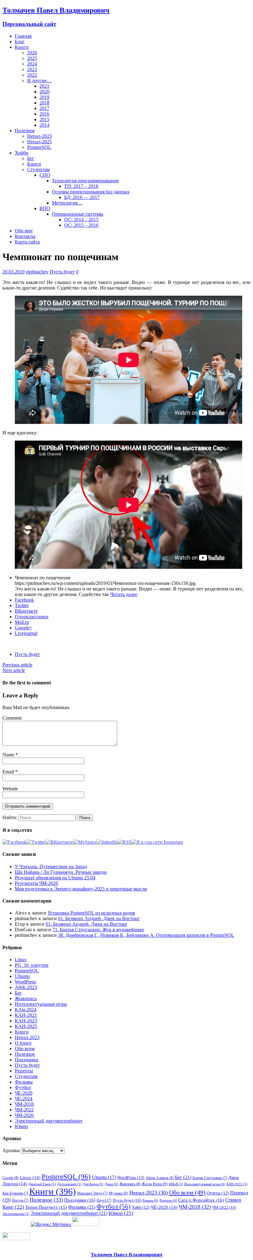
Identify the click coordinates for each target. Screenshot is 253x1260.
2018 (44, 102)
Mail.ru (22, 622)
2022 (32, 75)
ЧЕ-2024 (23, 1098)
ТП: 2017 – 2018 (81, 186)
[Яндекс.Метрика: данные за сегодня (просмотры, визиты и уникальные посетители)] (51, 1224)
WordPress (25, 981)
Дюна (111, 1184)
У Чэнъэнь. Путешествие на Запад (51, 866)
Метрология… (67, 202)
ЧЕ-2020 (23, 1093)
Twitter (22, 605)
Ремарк (150, 1200)
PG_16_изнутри (31, 965)
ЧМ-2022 (24, 1109)
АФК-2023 (26, 987)
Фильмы (24, 1082)
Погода (20, 1200)
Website (10, 788)
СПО (44, 175)
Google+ (23, 627)
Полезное (25, 130)
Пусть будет (62, 271)
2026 (32, 52)
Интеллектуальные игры (41, 1004)
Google (10, 1178)
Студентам (38, 169)
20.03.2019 (13, 271)
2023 (32, 69)
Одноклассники (31, 616)
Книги (22, 47)
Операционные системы (77, 214)
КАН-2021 (26, 1015)
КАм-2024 (25, 1009)
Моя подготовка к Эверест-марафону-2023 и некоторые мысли (81, 888)
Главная (23, 36)
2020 (44, 91)
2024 (32, 63)
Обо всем (25, 1048)
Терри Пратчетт (46, 1207)
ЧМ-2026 (24, 1115)
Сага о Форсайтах (201, 1200)
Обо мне (24, 230)
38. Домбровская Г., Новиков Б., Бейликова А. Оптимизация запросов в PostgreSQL (146, 935)
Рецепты (24, 1070)
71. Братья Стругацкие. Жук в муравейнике (98, 929)
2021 (44, 86)
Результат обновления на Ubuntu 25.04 (55, 877)
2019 (44, 97)
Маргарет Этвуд (92, 1193)
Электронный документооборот (48, 1120)
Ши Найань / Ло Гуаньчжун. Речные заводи (61, 872)
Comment (12, 718)
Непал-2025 (39, 141)
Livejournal (26, 633)
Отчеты (218, 1192)
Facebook (24, 600)
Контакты (25, 236)
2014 (44, 125)
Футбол (23, 1087)
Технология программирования (85, 180)
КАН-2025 (26, 1026)
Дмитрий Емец (42, 1184)
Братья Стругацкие (210, 1178)
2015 (44, 119)
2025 (32, 58)
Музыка (118, 1193)
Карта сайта (27, 241)
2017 (44, 108)
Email (8, 771)
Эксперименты (15, 1214)
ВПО (44, 208)
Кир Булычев (15, 1193)
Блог (20, 41)
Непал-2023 (39, 136)
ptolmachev (37, 271)
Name (8, 754)
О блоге (23, 1043)
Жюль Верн (155, 1184)
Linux (21, 959)
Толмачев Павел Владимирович (126, 1254)
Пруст (104, 1200)
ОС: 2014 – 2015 (81, 219)
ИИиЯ (176, 1184)
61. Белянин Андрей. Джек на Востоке (98, 918)
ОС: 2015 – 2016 (81, 225)
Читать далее (123, 594)
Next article (13, 670)
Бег (30, 158)
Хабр (141, 1207)
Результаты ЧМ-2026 (36, 883)
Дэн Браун (93, 1184)
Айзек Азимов (160, 1178)
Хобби (21, 152)
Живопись (26, 998)
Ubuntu (22, 976)
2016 (44, 113)
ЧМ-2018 (24, 1104)
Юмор (21, 1126)
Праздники (26, 1059)
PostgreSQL (39, 147)
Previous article (17, 664)
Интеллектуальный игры (204, 1184)
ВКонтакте (26, 611)
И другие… (39, 80)
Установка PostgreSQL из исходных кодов (91, 912)
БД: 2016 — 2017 (82, 197)
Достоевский (69, 1184)
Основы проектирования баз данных (91, 191)
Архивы (11, 1150)
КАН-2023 (26, 1020)
